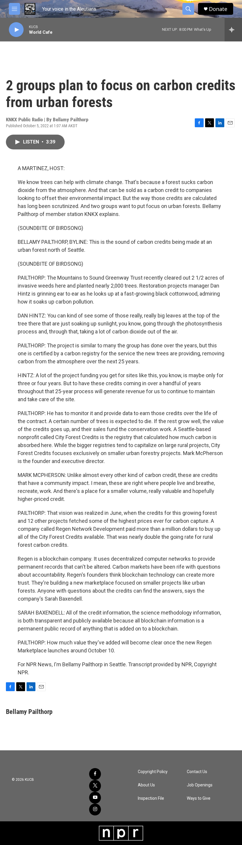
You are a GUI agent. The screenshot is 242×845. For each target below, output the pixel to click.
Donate (218, 9)
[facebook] (95, 774)
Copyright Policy (153, 772)
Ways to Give (198, 798)
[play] (16, 29)
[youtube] (95, 798)
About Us (146, 785)
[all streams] (233, 29)
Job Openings (199, 785)
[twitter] (95, 786)
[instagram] (95, 809)
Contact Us (197, 772)
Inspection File (151, 798)
